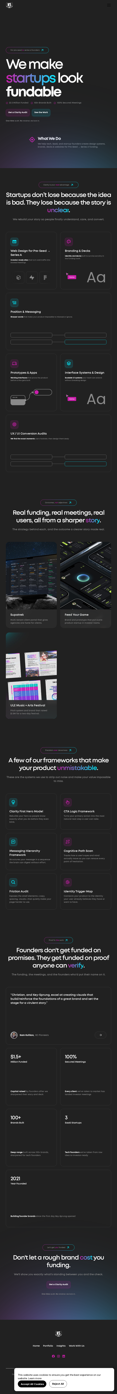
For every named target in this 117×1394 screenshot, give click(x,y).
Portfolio (48, 1346)
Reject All (58, 1384)
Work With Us (76, 1346)
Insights (61, 1346)
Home (36, 1346)
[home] (9, 5)
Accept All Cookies (32, 1384)
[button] (108, 5)
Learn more (35, 1378)
